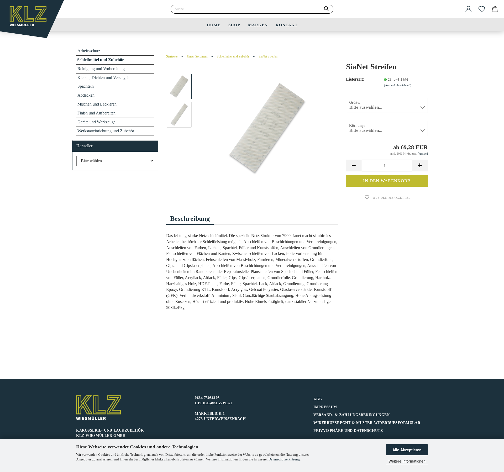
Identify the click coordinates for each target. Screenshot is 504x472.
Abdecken (85, 95)
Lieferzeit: (355, 79)
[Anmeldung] (468, 9)
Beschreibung (190, 218)
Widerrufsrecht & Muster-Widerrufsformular (366, 423)
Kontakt (287, 25)
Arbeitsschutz (88, 51)
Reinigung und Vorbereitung (101, 68)
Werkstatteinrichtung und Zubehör (105, 131)
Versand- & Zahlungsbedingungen (351, 415)
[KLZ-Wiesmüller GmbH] (34, 21)
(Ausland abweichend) (397, 85)
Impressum (325, 407)
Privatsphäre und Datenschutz (348, 431)
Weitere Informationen (407, 461)
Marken (258, 25)
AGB (317, 399)
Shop (234, 25)
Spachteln (85, 86)
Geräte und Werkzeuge (96, 122)
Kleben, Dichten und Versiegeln (103, 77)
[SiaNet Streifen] (267, 128)
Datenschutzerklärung (284, 459)
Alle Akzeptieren (407, 449)
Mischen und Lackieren (97, 104)
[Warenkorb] (494, 9)
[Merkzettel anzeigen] (481, 9)
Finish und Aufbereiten (96, 113)
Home (213, 25)
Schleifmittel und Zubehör (100, 59)
